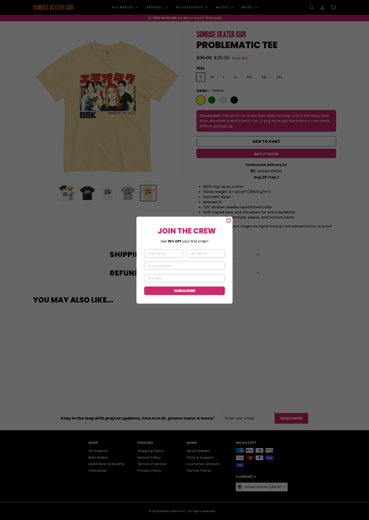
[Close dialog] (229, 220)
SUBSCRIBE (184, 290)
